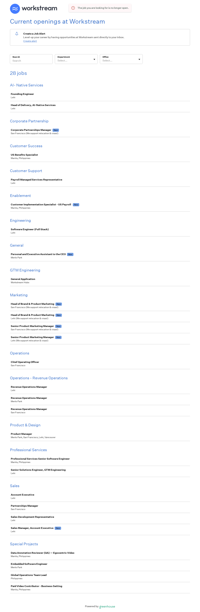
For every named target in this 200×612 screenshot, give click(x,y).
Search (16, 57)
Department (64, 57)
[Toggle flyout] (94, 59)
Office (105, 57)
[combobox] (102, 60)
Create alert (30, 41)
